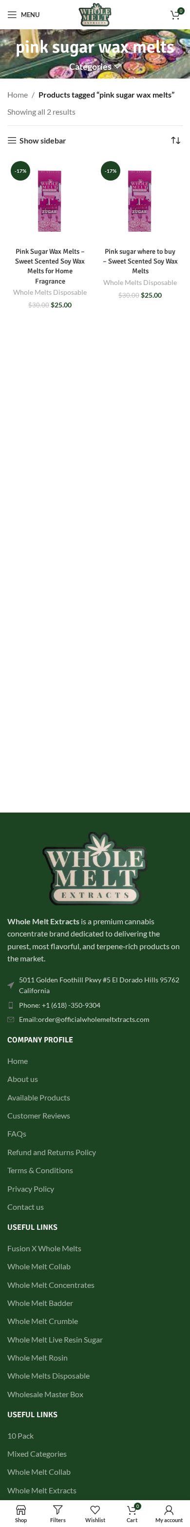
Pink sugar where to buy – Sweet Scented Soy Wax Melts (140, 261)
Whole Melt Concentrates (51, 1284)
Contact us (25, 1206)
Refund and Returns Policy (51, 1152)
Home (17, 94)
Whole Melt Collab (39, 1266)
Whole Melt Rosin (37, 1357)
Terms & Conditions (40, 1170)
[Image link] (95, 867)
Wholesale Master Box (45, 1394)
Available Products (38, 1097)
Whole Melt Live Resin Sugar (55, 1339)
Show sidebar (42, 140)
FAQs (16, 1133)
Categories (90, 66)
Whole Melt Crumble (42, 1320)
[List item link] (95, 986)
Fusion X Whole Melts (44, 1248)
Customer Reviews (38, 1115)
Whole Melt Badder (40, 1302)
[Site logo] (95, 13)
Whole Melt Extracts (41, 1490)
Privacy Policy (30, 1188)
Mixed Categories (37, 1453)
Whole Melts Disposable (50, 292)
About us (22, 1078)
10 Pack (20, 1435)
